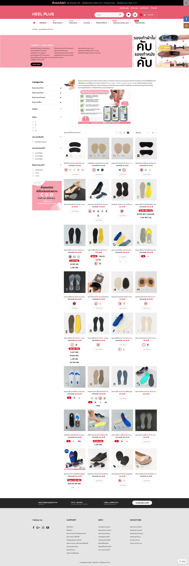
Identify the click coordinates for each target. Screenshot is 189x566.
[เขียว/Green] (78, 170)
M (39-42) (74, 264)
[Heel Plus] (43, 15)
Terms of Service (136, 543)
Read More (36, 64)
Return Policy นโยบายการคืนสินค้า (77, 543)
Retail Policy (71, 550)
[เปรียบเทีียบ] (82, 140)
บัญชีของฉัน (124, 8)
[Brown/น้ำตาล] (96, 398)
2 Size (37, 176)
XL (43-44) (74, 362)
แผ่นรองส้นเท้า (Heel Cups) (86, 48)
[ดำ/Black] (66, 170)
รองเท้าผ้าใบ (39, 153)
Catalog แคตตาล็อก (104, 540)
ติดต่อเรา (69, 530)
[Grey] (100, 263)
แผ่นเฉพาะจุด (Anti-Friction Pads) (64, 53)
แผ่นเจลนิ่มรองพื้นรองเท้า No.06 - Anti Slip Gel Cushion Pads (154, 435)
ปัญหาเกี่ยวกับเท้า (103, 543)
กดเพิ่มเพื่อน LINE (142, 503)
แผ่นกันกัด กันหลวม (41, 142)
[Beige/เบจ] (92, 398)
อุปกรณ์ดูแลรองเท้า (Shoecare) (40, 55)
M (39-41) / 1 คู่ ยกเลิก (145, 214)
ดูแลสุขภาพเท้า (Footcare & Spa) (63, 55)
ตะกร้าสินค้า (144, 8)
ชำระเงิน (154, 8)
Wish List (134, 8)
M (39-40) (74, 355)
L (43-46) (74, 267)
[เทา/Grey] (82, 170)
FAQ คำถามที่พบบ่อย (73, 553)
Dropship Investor (136, 530)
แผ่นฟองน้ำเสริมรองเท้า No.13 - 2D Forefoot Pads (127, 163)
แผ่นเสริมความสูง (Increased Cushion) (89, 53)
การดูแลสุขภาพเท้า (104, 537)
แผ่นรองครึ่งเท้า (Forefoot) (38, 51)
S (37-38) (74, 352)
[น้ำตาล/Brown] (70, 170)
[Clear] (74, 303)
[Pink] (94, 211)
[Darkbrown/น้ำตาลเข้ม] (104, 398)
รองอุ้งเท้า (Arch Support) (38, 53)
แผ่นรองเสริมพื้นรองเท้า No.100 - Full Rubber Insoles (128, 250)
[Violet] (98, 215)
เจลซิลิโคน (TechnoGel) (37, 60)
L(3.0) (98, 259)
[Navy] (89, 211)
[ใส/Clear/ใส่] (102, 170)
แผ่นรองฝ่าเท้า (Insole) (60, 51)
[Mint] (106, 211)
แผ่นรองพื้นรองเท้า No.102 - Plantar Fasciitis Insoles (80, 338)
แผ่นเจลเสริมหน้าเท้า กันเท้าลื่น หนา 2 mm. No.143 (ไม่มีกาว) (153, 474)
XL (36, 131)
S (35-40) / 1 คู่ (145, 210)
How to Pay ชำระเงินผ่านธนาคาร (76, 533)
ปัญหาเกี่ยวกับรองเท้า (104, 546)
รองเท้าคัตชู (38, 159)
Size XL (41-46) (74, 483)
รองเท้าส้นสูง (39, 156)
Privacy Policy (135, 540)
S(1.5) (94, 256)
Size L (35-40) (74, 480)
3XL (79, 441)
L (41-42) (74, 359)
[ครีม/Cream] (74, 170)
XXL (98, 406)
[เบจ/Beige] (94, 170)
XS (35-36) (74, 349)
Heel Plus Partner (104, 533)
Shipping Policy (135, 537)
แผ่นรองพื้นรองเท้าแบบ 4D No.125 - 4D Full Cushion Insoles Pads (156, 391)
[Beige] (102, 211)
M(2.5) (102, 256)
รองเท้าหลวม (39, 170)
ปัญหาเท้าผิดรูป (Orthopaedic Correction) (43, 57)
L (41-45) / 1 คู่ (145, 217)
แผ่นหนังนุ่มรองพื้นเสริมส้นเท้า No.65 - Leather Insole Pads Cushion (109, 391)
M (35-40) (98, 441)
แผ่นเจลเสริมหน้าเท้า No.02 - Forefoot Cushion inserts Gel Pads (84, 204)
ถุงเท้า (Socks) (59, 57)
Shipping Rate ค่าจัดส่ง (74, 540)
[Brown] (124, 170)
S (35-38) (74, 261)
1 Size (37, 173)
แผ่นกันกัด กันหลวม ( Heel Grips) (40, 48)
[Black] (120, 170)
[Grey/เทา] (100, 398)
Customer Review (104, 527)
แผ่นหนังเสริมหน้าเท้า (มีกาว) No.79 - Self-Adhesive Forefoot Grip (156, 297)
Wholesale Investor (104, 530)
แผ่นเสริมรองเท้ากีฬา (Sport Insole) (88, 51)
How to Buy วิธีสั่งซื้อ (73, 537)
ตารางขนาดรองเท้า (104, 550)
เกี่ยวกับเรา (70, 527)
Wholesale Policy (72, 546)
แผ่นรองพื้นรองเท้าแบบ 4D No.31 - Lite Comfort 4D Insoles (82, 250)
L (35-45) (98, 444)
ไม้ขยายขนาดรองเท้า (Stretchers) (63, 48)
